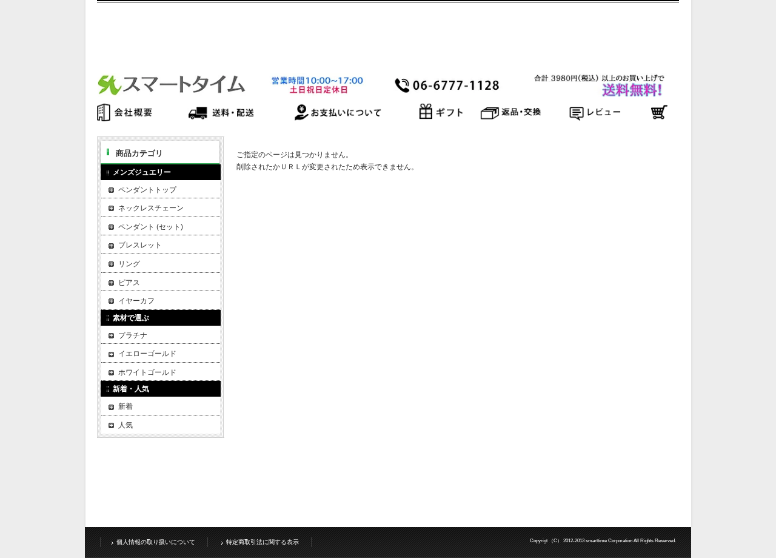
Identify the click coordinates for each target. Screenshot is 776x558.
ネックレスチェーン (151, 208)
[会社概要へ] (129, 118)
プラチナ (132, 335)
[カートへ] (658, 118)
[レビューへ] (593, 118)
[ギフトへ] (441, 118)
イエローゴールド (147, 353)
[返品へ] (511, 118)
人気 (125, 425)
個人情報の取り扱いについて (155, 542)
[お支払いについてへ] (337, 118)
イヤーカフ (136, 301)
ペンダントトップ (147, 190)
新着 (125, 406)
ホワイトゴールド (147, 372)
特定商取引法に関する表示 (262, 542)
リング (129, 264)
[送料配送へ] (221, 118)
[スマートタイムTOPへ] (382, 94)
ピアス (129, 282)
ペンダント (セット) (150, 227)
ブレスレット (140, 245)
